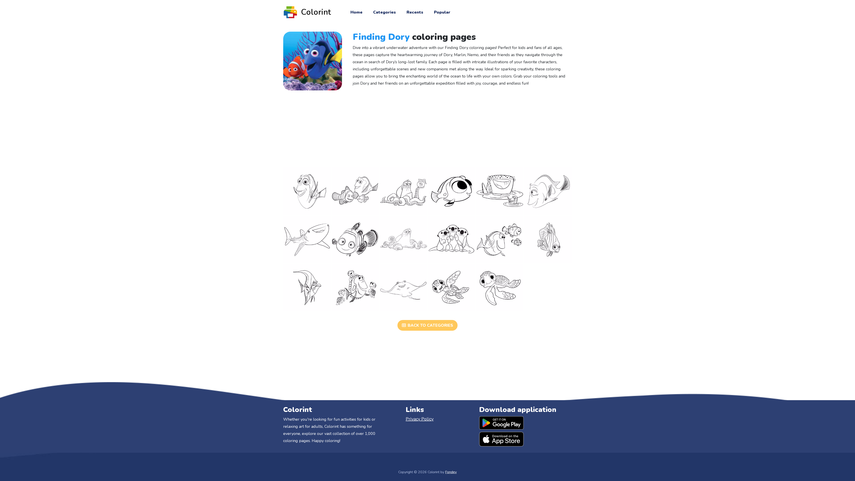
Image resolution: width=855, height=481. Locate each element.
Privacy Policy (420, 419)
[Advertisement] (427, 129)
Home (356, 12)
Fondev (451, 472)
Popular (442, 12)
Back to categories (430, 325)
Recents (415, 12)
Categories (384, 12)
